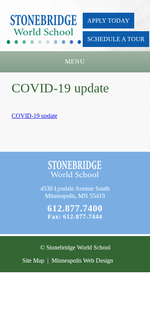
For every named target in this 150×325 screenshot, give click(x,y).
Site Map (33, 260)
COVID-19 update (34, 115)
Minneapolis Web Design (82, 260)
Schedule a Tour (116, 39)
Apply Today (108, 20)
